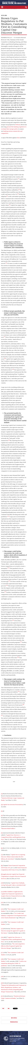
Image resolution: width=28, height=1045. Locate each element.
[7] (2, 854)
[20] (2, 983)
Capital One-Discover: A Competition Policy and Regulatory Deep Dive (13, 837)
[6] (2, 848)
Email (8, 1008)
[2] (2, 804)
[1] (2, 793)
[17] (2, 952)
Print (3, 1008)
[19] (2, 976)
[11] (2, 891)
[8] (2, 865)
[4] (2, 815)
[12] (2, 902)
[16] (2, 937)
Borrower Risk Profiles (8, 828)
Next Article (14, 1018)
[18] (2, 959)
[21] (2, 996)
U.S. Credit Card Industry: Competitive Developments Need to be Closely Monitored (13, 915)
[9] (2, 874)
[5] (2, 833)
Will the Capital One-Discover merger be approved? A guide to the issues (13, 931)
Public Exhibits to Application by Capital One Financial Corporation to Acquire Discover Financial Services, (12, 894)
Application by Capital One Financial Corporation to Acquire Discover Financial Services (13, 876)
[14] (2, 922)
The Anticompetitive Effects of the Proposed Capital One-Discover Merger (13, 946)
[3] (2, 811)
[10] (2, 883)
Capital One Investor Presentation (13, 804)
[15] (2, 928)
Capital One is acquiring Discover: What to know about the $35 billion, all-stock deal (13, 857)
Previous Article (14, 1022)
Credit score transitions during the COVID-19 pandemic (13, 963)
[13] (2, 909)
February (17, 124)
